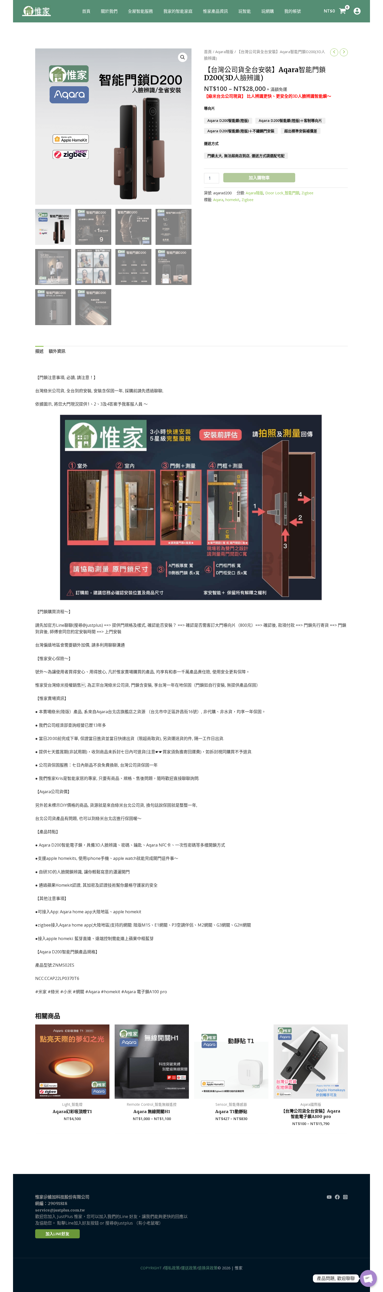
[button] (182, 57)
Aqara (218, 199)
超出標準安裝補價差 (300, 130)
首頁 (208, 51)
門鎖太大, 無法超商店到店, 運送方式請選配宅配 (246, 155)
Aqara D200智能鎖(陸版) (228, 120)
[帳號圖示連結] (357, 11)
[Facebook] (337, 1197)
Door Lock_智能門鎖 (282, 193)
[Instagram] (345, 1197)
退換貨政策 (208, 1267)
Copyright (151, 1267)
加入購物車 (259, 178)
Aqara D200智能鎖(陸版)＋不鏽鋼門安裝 (240, 130)
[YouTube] (329, 1197)
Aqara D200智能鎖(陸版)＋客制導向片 (290, 120)
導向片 (209, 108)
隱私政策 (172, 1267)
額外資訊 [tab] (57, 351)
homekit (232, 199)
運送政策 (189, 1267)
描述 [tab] (39, 351)
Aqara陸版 (224, 51)
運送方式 (211, 143)
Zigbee (307, 193)
